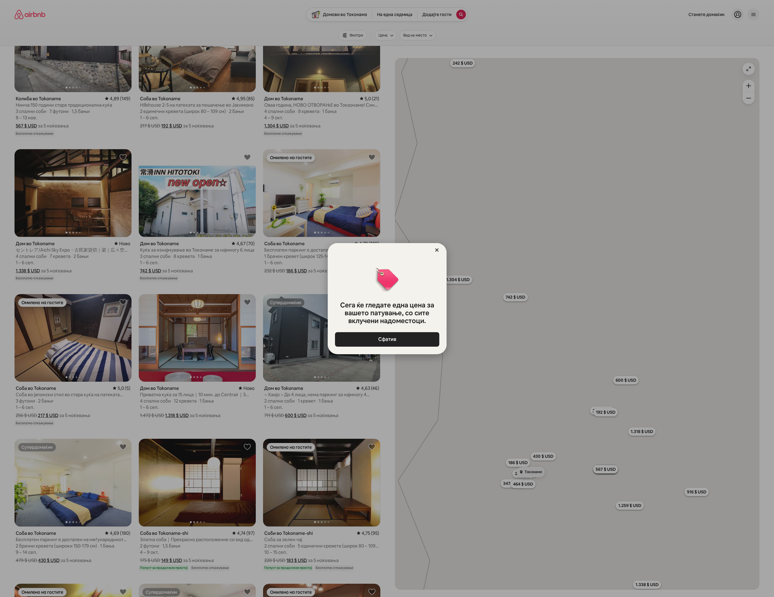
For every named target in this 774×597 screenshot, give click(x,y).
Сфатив (387, 339)
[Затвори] (436, 250)
